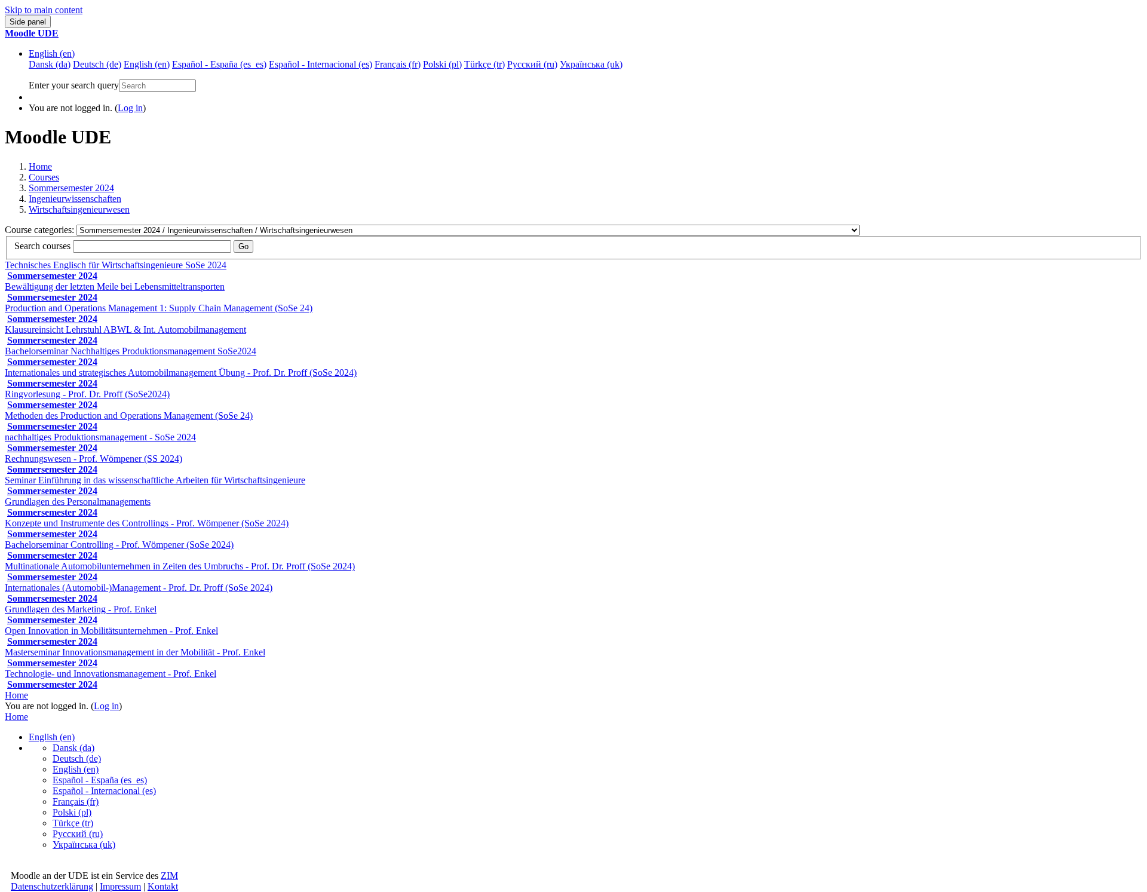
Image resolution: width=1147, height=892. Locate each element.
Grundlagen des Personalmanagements (78, 501)
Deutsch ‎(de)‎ (77, 758)
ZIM (169, 875)
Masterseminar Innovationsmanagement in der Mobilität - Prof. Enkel (135, 652)
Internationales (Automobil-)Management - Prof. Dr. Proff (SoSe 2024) (138, 588)
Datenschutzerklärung (52, 886)
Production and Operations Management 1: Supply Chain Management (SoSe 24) (158, 308)
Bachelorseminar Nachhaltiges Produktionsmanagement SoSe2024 (130, 351)
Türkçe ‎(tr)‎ (73, 823)
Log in (130, 108)
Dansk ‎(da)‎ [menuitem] (49, 64)
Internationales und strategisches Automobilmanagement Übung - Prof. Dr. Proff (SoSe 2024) (181, 372)
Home (40, 166)
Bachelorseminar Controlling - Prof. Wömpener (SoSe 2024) (119, 545)
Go (243, 246)
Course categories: (40, 230)
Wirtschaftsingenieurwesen (79, 209)
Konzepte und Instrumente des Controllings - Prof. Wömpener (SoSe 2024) (147, 523)
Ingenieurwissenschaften (75, 199)
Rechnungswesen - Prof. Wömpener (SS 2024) (93, 458)
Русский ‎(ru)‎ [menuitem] (532, 64)
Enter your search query (74, 85)
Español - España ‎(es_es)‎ (100, 780)
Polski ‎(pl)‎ (72, 812)
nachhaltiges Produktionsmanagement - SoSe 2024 (100, 437)
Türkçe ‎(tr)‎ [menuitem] (484, 64)
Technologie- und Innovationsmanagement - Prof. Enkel (110, 674)
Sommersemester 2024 (71, 188)
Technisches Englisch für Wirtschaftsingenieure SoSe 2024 (115, 265)
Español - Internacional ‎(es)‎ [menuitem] (320, 64)
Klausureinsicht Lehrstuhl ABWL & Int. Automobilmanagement (125, 329)
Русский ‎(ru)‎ (78, 834)
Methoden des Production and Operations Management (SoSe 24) (129, 415)
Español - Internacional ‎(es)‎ (104, 791)
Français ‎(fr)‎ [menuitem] (398, 64)
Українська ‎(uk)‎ (84, 844)
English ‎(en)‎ (52, 53)
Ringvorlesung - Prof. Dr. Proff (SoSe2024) (87, 394)
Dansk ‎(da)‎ (73, 748)
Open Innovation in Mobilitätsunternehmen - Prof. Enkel (111, 631)
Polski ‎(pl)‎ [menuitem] (442, 64)
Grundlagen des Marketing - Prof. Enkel (81, 609)
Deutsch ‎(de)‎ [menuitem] (97, 64)
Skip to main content (43, 10)
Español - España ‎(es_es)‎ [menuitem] (219, 64)
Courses (44, 177)
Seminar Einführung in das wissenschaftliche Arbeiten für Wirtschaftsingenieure (155, 480)
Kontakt (163, 886)
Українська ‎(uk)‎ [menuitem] (591, 64)
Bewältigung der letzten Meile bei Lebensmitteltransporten (115, 286)
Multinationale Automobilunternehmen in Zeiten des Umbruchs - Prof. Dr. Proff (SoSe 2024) (180, 566)
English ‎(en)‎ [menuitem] (147, 64)
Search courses (42, 246)
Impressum (120, 886)
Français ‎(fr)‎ (76, 801)
